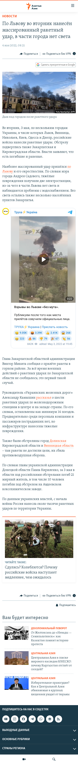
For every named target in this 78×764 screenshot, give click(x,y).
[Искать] (54, 759)
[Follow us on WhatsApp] (40, 719)
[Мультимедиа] (24, 759)
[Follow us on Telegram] (32, 719)
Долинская (58, 441)
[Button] (29, 53)
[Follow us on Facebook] (23, 719)
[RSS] (58, 719)
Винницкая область (59, 446)
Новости (9, 16)
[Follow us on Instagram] (14, 719)
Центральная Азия (43, 653)
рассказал (43, 398)
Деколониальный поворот (49, 628)
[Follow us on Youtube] (5, 719)
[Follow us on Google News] (49, 719)
